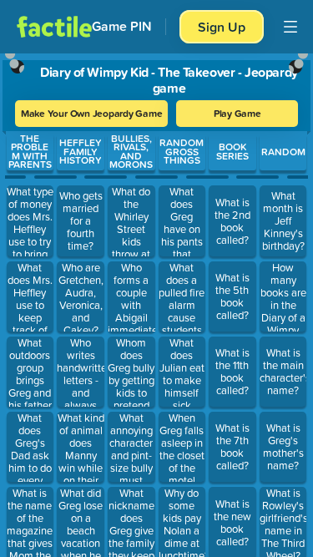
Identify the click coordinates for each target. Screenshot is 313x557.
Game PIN (122, 26)
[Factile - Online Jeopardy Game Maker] (54, 27)
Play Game (237, 113)
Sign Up (221, 27)
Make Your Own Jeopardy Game (92, 113)
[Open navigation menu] (290, 26)
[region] (156, 301)
